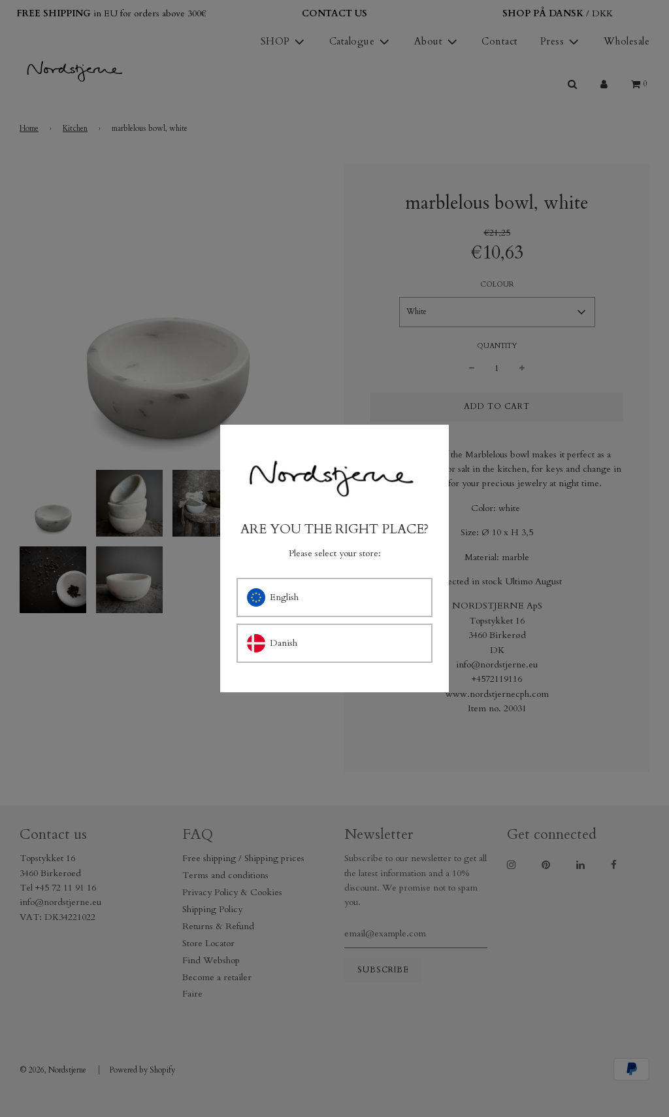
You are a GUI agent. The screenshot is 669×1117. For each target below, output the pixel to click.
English (284, 597)
